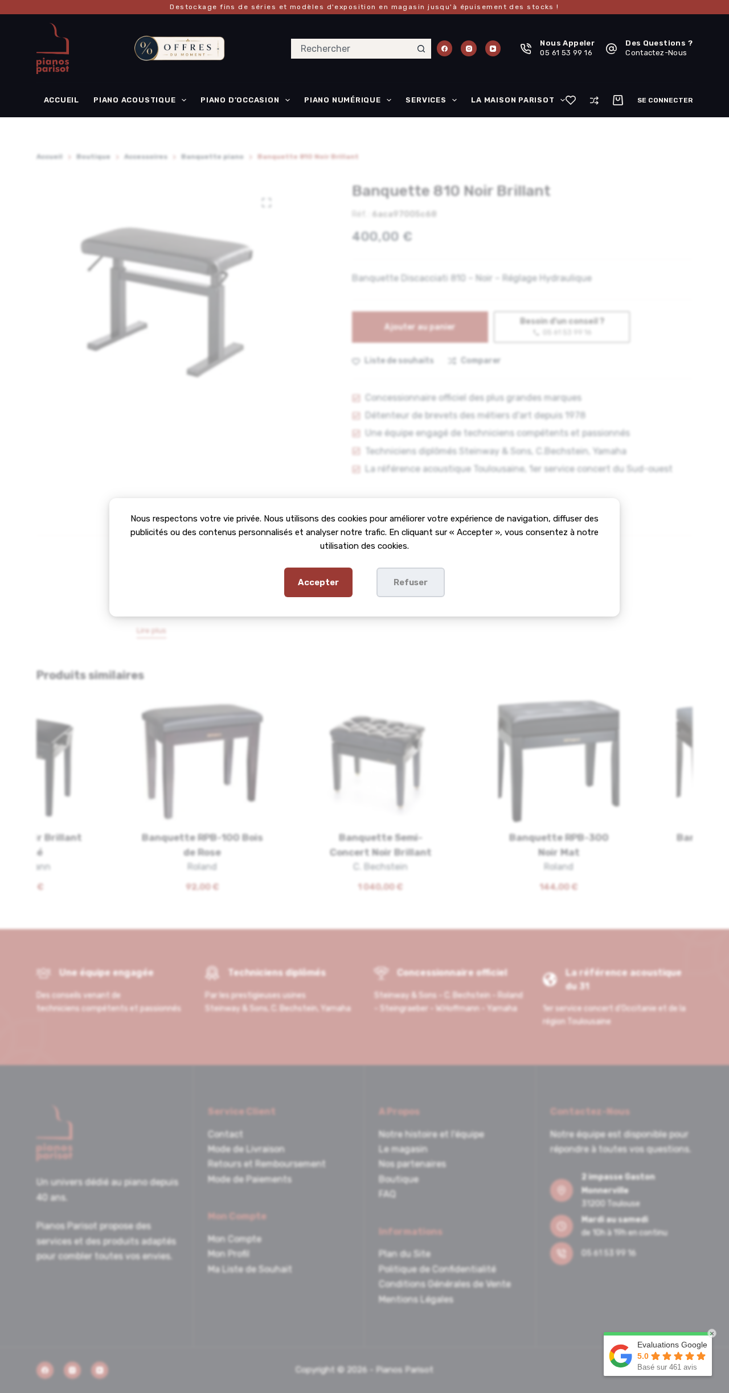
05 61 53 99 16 (566, 52)
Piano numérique (342, 100)
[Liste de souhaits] (571, 100)
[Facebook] (445, 48)
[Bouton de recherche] (421, 48)
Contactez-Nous (656, 52)
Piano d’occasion (239, 100)
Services (426, 100)
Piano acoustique (134, 100)
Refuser (411, 582)
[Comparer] (594, 100)
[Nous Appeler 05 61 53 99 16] (526, 48)
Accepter (318, 582)
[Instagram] (469, 48)
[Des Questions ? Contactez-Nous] (611, 48)
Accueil (61, 100)
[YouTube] (493, 48)
